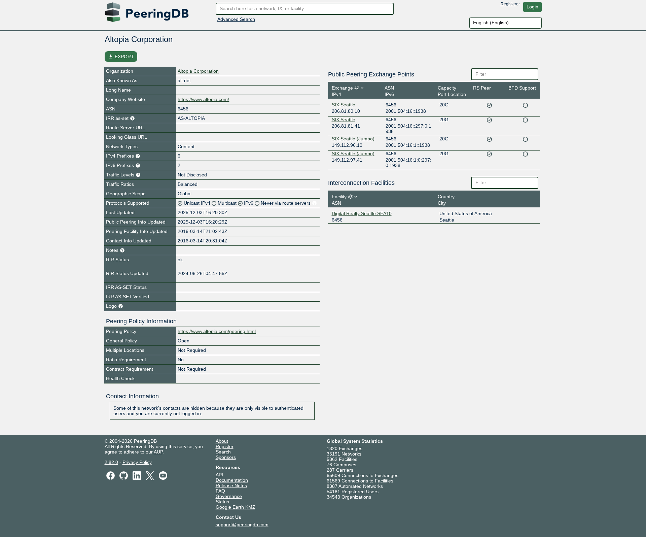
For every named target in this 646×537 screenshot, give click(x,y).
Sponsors (226, 457)
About (222, 441)
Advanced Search (236, 19)
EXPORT (121, 56)
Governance (229, 496)
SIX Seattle (343, 104)
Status (222, 501)
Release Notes (231, 485)
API (219, 474)
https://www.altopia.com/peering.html (217, 331)
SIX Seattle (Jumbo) (353, 138)
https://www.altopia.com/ (203, 99)
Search (223, 452)
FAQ (220, 491)
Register (508, 4)
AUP (158, 452)
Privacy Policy (137, 462)
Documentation (232, 480)
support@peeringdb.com (242, 524)
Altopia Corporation (198, 71)
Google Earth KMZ (235, 507)
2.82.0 (111, 462)
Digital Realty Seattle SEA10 (362, 213)
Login (532, 6)
